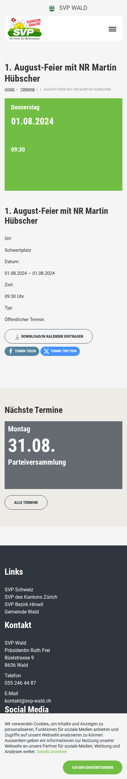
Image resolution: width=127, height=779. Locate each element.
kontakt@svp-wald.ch (28, 701)
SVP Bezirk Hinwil (24, 604)
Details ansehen (52, 751)
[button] (108, 455)
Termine (27, 90)
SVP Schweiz (19, 590)
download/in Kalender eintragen (51, 336)
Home (9, 90)
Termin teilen (25, 351)
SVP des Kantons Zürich (31, 597)
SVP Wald (71, 7)
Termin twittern (63, 351)
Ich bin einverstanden (92, 767)
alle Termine (26, 502)
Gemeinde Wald (22, 612)
